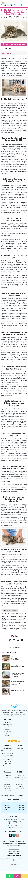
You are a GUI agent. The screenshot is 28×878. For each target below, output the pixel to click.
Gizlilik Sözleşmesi (14, 849)
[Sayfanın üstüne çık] (24, 876)
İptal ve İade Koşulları (14, 851)
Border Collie (7, 788)
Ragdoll (20, 795)
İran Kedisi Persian (20, 793)
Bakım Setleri (7, 768)
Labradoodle (7, 786)
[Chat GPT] (10, 835)
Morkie (7, 779)
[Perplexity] (14, 835)
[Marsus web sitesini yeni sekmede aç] (14, 864)
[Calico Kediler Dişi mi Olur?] (6, 691)
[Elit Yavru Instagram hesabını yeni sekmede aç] (15, 741)
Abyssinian (21, 775)
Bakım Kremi (7, 763)
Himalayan (21, 790)
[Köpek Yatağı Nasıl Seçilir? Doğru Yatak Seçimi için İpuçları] (6, 675)
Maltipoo (7, 782)
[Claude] (17, 835)
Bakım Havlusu (7, 766)
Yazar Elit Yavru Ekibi (11, 610)
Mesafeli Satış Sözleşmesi (14, 855)
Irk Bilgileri (7, 729)
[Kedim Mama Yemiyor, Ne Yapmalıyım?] (6, 658)
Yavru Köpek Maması (7, 753)
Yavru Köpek (20, 748)
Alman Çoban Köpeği (7, 795)
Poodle (7, 777)
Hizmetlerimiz (7, 724)
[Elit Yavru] (3, 2)
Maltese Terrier (7, 790)
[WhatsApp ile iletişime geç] (10, 876)
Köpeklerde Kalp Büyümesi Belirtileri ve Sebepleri (17, 682)
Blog (7, 733)
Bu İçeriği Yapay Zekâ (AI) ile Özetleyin (15, 44)
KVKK (14, 839)
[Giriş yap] (11, 5)
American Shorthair (20, 777)
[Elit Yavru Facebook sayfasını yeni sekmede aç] (9, 741)
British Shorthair (20, 784)
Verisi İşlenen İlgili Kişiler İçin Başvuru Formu (14, 841)
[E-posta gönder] (8, 5)
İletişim (7, 735)
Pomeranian (7, 775)
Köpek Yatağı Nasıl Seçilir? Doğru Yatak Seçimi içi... (17, 674)
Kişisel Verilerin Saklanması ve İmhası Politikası (14, 843)
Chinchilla (20, 786)
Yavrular (7, 727)
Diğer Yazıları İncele (15, 647)
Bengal (21, 779)
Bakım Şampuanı (7, 759)
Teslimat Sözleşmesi (14, 853)
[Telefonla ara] (5, 5)
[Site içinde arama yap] (14, 5)
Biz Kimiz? (7, 722)
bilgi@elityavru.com (15, 827)
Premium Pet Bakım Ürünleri (7, 756)
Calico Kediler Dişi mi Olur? (17, 690)
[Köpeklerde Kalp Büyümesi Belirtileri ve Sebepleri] (6, 683)
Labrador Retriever (7, 793)
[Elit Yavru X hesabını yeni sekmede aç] (12, 741)
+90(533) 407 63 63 (15, 825)
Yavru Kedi (21, 751)
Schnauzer (7, 784)
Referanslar (7, 731)
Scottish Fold (20, 782)
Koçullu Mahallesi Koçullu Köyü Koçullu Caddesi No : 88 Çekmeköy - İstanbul (14, 821)
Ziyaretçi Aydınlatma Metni (14, 845)
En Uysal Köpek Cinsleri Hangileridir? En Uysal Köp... (17, 666)
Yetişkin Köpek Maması (7, 751)
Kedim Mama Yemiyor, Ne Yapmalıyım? (17, 657)
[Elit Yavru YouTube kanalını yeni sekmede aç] (19, 741)
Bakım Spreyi (7, 761)
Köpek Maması (7, 748)
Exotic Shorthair (20, 788)
